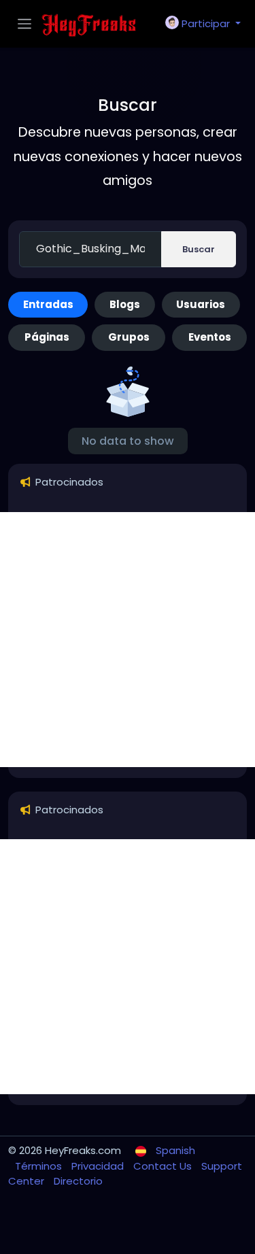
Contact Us (163, 1166)
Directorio (78, 1181)
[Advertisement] (127, 639)
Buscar (198, 249)
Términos (40, 1166)
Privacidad (98, 1166)
